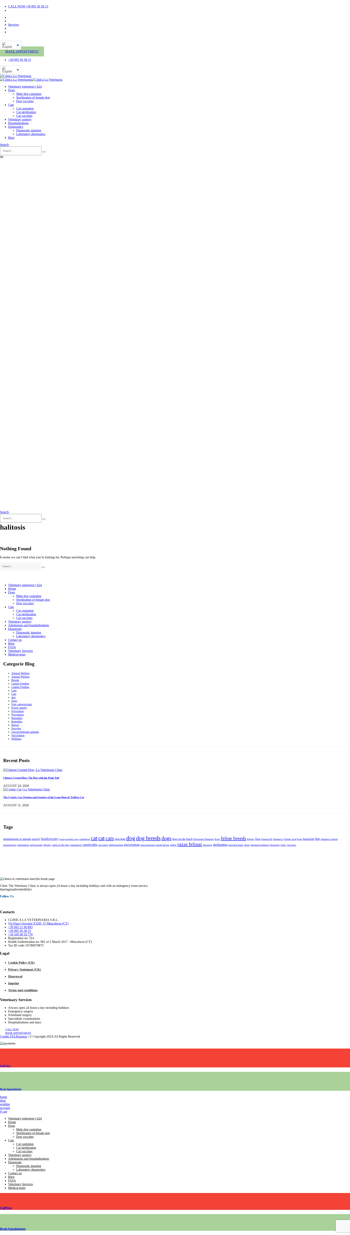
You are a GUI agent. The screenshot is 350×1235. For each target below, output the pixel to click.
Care (14, 690)
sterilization (220, 844)
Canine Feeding (20, 683)
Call (5, 1065)
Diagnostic (15, 629)
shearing (207, 845)
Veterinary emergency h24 (25, 86)
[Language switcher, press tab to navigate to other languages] (10, 45)
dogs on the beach (182, 839)
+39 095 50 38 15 (19, 930)
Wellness (16, 738)
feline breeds (233, 838)
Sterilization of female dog (33, 97)
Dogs (11, 90)
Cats (11, 105)
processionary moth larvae (155, 845)
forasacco (278, 839)
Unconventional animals (25, 731)
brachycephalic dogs (69, 839)
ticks (283, 845)
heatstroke (308, 839)
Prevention (17, 711)
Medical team (16, 21)
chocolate (120, 839)
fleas (257, 839)
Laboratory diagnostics (30, 134)
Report (15, 725)
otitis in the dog (60, 845)
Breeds (15, 680)
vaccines (291, 845)
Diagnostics (15, 126)
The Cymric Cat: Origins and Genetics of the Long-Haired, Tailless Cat (43, 797)
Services (13, 24)
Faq (10, 28)
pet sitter (103, 845)
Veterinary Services (20, 650)
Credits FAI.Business (13, 1036)
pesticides (90, 845)
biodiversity (50, 839)
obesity (47, 845)
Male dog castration (28, 94)
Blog (11, 137)
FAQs (12, 647)
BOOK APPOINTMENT (18, 1033)
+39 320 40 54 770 (20, 934)
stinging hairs (235, 845)
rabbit (173, 845)
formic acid (290, 839)
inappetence (10, 845)
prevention (132, 845)
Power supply (19, 707)
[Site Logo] (15, 76)
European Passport (203, 839)
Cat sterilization (26, 112)
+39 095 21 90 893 (20, 927)
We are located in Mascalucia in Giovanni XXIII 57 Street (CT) (48, 10)
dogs (166, 838)
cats (110, 838)
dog (13, 697)
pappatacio (76, 845)
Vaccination (18, 735)
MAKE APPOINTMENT (22, 51)
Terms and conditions (23, 990)
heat (299, 839)
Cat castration (25, 108)
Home (12, 588)
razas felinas (189, 844)
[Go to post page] (33, 770)
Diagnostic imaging (28, 130)
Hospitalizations (18, 123)
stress (247, 845)
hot (317, 839)
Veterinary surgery (20, 119)
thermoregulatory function (265, 845)
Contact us (15, 17)
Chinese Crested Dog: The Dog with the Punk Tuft (31, 777)
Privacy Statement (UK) (24, 969)
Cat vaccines (24, 115)
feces (217, 839)
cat (94, 838)
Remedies (16, 718)
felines (250, 839)
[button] (4, 144)
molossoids (36, 845)
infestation (23, 845)
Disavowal (15, 976)
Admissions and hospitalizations (28, 625)
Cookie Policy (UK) (21, 962)
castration (84, 839)
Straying (16, 728)
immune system (329, 839)
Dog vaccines (25, 101)
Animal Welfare (20, 673)
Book (10, 1089)
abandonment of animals (17, 839)
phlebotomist (116, 845)
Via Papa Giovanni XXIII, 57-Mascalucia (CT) (38, 923)
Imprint (13, 983)
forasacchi (266, 839)
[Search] (44, 151)
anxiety (36, 839)
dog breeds (148, 838)
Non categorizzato (21, 704)
